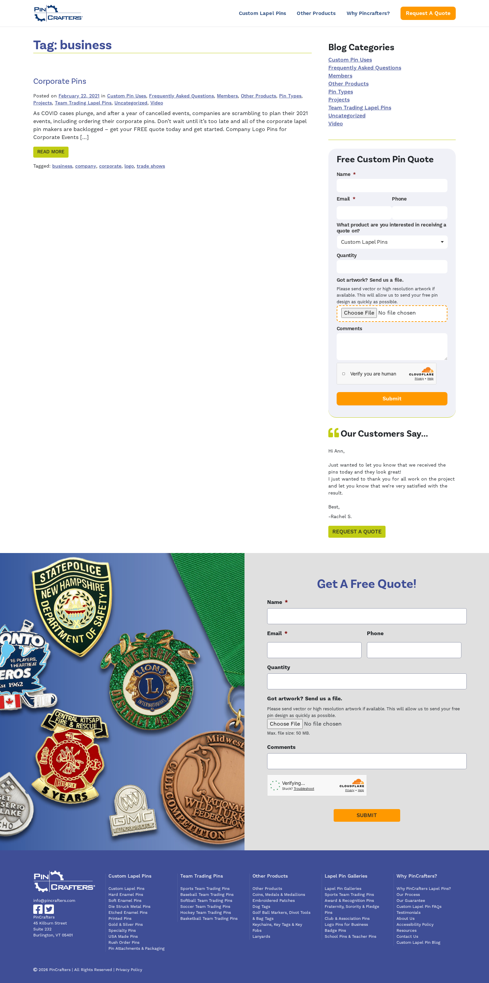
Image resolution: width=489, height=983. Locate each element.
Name (346, 175)
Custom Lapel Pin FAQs (419, 906)
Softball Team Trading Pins (206, 900)
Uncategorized (130, 103)
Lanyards (261, 936)
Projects (42, 103)
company (85, 166)
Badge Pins (335, 930)
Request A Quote (428, 13)
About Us (405, 918)
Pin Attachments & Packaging (136, 948)
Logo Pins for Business (346, 924)
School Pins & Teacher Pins (350, 936)
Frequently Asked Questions (181, 96)
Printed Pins (119, 918)
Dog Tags (261, 906)
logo (129, 166)
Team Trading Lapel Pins (83, 103)
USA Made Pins (123, 936)
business (62, 166)
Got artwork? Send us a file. (370, 280)
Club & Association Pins (347, 918)
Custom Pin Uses (126, 96)
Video (156, 103)
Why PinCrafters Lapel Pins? (424, 888)
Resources (406, 930)
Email (346, 199)
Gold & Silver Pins (125, 924)
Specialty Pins (122, 930)
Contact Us (407, 936)
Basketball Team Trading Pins (209, 918)
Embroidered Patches (273, 900)
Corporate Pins (59, 81)
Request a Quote (357, 531)
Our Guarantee (411, 900)
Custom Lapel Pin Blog (418, 942)
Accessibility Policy (415, 924)
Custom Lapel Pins (262, 13)
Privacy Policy (129, 969)
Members (227, 96)
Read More (51, 152)
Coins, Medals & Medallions (278, 894)
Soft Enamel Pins (124, 900)
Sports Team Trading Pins (205, 888)
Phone (399, 199)
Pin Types (290, 96)
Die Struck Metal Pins (129, 906)
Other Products (316, 13)
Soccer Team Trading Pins (205, 906)
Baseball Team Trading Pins (207, 894)
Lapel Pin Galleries (343, 888)
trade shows (151, 166)
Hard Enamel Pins (125, 894)
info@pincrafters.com (54, 900)
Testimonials (408, 912)
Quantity (347, 256)
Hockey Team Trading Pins (205, 912)
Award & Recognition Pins (349, 900)
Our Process (408, 894)
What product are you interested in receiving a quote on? (391, 228)
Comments (349, 329)
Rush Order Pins (123, 942)
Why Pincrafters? (368, 13)
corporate (110, 166)
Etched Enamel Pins (127, 912)
